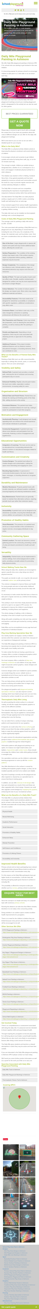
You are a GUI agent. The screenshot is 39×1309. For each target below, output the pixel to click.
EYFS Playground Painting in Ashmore (16, 1275)
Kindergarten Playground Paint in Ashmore (17, 1277)
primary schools (20, 903)
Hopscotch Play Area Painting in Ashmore (17, 1289)
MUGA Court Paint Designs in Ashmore (16, 1265)
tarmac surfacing (27, 727)
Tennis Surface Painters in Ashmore (15, 1267)
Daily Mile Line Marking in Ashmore (15, 1255)
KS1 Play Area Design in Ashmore (15, 1251)
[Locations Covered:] (2, 3)
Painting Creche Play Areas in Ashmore (16, 1279)
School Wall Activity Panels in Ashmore (16, 1283)
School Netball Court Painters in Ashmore (17, 1261)
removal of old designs (24, 783)
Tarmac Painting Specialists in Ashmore (16, 1295)
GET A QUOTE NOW (19, 123)
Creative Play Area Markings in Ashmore (17, 1287)
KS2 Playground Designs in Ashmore (15, 1253)
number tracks (22, 750)
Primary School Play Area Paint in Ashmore (17, 1271)
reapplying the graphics (29, 789)
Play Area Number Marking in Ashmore (16, 1291)
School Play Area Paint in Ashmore (13, 1247)
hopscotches (11, 750)
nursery (14, 888)
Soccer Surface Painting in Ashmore (15, 1263)
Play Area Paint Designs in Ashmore (15, 1299)
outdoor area (12, 580)
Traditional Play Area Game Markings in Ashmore (19, 1285)
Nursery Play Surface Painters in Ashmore (17, 1273)
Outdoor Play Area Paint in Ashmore (15, 1297)
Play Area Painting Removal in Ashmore (16, 1303)
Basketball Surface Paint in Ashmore (15, 1259)
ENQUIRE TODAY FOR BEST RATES (19, 894)
